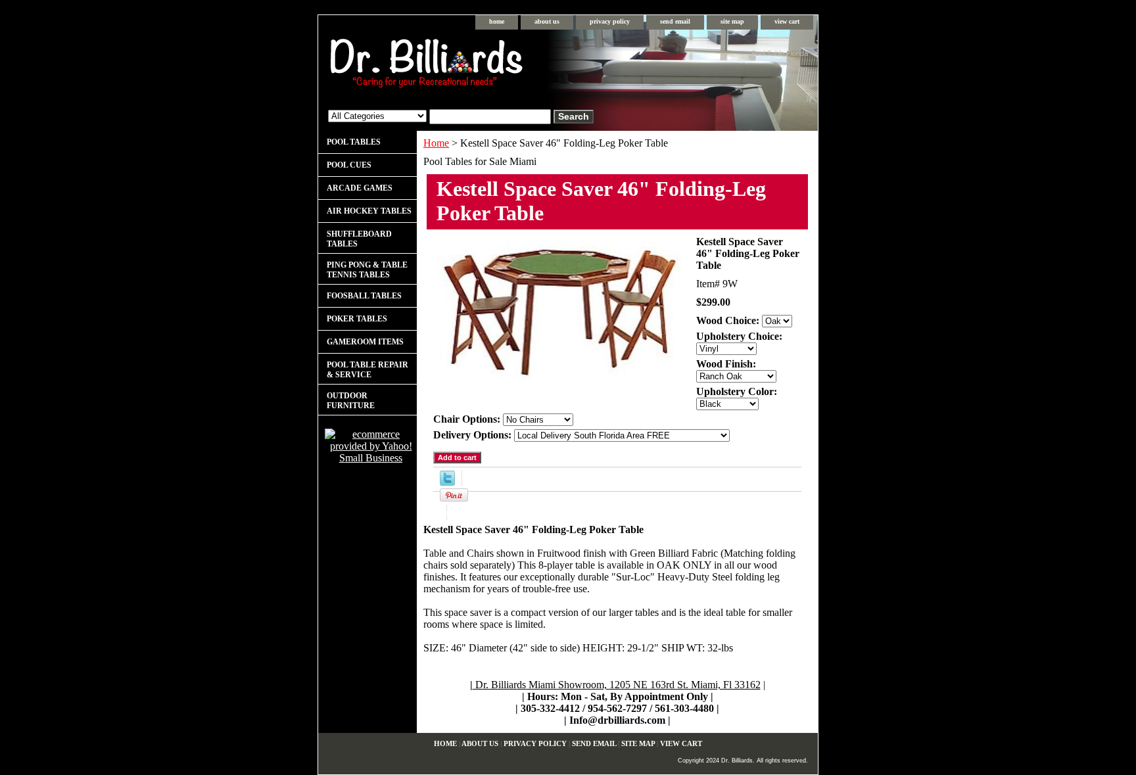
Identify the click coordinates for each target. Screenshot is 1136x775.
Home (436, 143)
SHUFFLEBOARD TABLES (359, 238)
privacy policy (610, 21)
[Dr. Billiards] (482, 66)
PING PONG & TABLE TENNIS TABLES (367, 269)
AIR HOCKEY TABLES (369, 211)
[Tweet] (447, 482)
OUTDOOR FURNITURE (351, 400)
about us (546, 21)
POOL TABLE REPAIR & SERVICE (367, 369)
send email (675, 21)
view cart (786, 21)
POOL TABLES (354, 142)
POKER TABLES (357, 318)
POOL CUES (349, 165)
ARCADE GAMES (359, 188)
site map (732, 21)
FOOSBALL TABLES (364, 295)
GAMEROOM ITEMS (365, 341)
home (496, 21)
